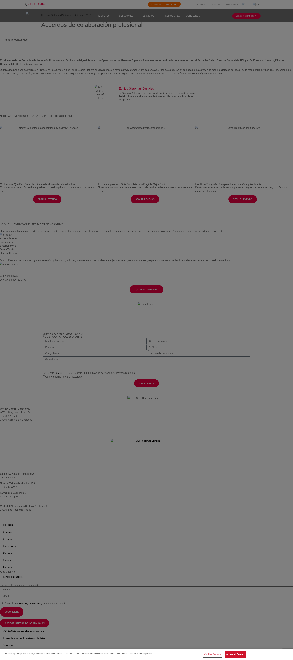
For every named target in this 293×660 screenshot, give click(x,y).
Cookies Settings (212, 654)
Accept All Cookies (235, 654)
